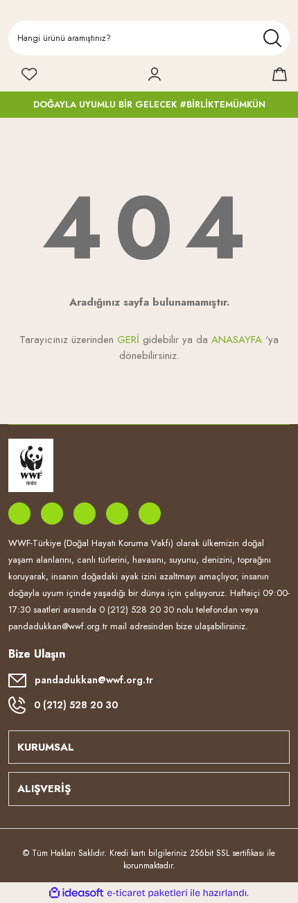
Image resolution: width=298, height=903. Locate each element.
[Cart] (279, 74)
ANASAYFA (236, 339)
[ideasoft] (76, 893)
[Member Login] (154, 74)
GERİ (128, 339)
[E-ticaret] (147, 893)
